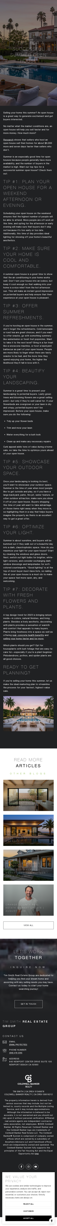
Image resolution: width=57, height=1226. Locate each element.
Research (8, 140)
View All (28, 925)
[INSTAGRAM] (28, 1166)
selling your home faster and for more (23, 638)
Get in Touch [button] (28, 1004)
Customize (28, 1211)
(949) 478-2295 (15, 1053)
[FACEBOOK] (21, 1166)
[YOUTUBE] (35, 1166)
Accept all (28, 1218)
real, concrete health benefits (28, 635)
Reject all (28, 1204)
